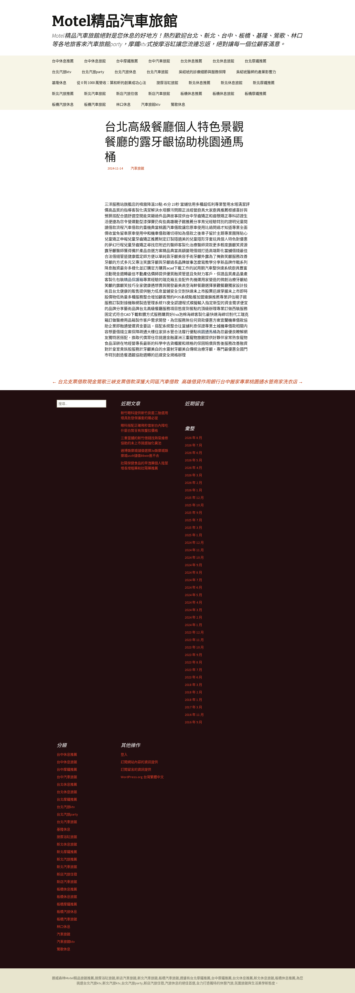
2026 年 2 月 (193, 482)
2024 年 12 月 (194, 542)
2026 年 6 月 (193, 453)
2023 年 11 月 (194, 640)
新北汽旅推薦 (63, 93)
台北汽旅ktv (61, 72)
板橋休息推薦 (191, 93)
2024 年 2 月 (193, 617)
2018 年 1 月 (193, 699)
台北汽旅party (93, 72)
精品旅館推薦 (84, 978)
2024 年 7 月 (193, 580)
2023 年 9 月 (193, 655)
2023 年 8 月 (193, 662)
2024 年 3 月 (193, 610)
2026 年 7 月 (193, 445)
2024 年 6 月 (193, 587)
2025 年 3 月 (193, 527)
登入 (124, 754)
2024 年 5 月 (193, 595)
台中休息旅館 (95, 61)
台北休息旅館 (223, 61)
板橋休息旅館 (223, 93)
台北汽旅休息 (125, 72)
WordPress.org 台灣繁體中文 (142, 777)
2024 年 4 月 (193, 602)
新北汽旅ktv (111, 983)
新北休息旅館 (231, 82)
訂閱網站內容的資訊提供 (139, 762)
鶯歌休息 (178, 104)
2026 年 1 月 (193, 490)
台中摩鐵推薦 (127, 61)
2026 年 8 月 (193, 438)
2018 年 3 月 (193, 685)
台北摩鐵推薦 (255, 61)
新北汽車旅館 (95, 93)
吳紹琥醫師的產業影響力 (256, 72)
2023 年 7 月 (193, 670)
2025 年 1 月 (193, 535)
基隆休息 (59, 82)
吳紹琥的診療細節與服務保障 (202, 72)
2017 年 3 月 (193, 707)
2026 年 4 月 (193, 467)
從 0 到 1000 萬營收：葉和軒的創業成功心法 (111, 82)
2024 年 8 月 (193, 572)
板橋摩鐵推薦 (255, 93)
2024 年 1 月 (193, 625)
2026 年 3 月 (193, 475)
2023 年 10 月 (194, 647)
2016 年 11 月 (194, 714)
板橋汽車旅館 (95, 104)
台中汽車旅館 (159, 61)
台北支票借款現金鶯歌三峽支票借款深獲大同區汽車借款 (115, 382)
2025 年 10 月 (194, 505)
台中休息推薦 (63, 61)
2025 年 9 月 (193, 512)
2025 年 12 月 (194, 497)
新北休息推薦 (199, 82)
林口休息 (123, 104)
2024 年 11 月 (194, 550)
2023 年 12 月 (194, 632)
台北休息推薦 (191, 61)
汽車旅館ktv (150, 104)
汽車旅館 (137, 168)
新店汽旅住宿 (127, 93)
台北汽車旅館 (157, 72)
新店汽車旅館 (159, 93)
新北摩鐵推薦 (264, 82)
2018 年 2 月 (193, 692)
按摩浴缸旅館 (167, 82)
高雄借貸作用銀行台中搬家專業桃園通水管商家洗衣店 (242, 382)
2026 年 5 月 (193, 460)
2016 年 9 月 (193, 722)
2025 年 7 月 (193, 520)
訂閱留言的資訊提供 (136, 769)
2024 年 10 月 (194, 557)
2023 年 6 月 (193, 677)
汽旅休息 (171, 983)
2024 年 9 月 (193, 565)
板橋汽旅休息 (63, 104)
